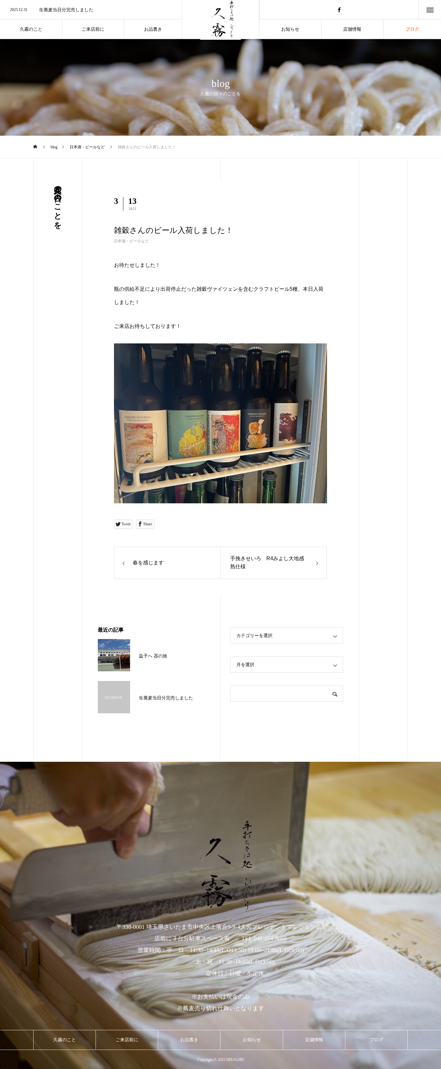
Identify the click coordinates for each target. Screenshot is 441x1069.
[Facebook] (339, 9)
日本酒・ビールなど (131, 241)
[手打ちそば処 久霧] (220, 866)
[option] (91, 10)
